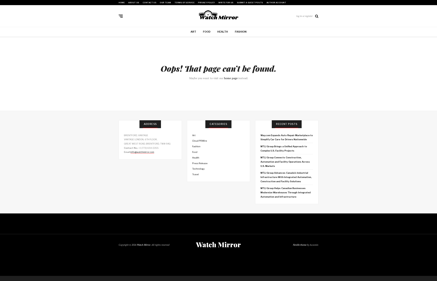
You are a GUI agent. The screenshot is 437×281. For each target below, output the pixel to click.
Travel (195, 174)
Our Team (165, 2)
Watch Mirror (143, 244)
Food (206, 31)
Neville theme (299, 244)
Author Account (276, 2)
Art (193, 31)
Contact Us (150, 2)
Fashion (241, 31)
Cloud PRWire (199, 140)
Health (222, 31)
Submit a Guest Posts (250, 2)
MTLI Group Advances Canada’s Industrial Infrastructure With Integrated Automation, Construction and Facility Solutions (286, 177)
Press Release (200, 163)
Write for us (226, 2)
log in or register (304, 16)
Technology (198, 168)
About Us (133, 2)
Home (122, 2)
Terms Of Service (184, 2)
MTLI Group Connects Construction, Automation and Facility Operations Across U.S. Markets (285, 161)
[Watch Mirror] (218, 15)
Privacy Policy (206, 2)
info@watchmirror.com (142, 152)
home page (231, 78)
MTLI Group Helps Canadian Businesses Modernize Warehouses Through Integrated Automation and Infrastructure (285, 192)
